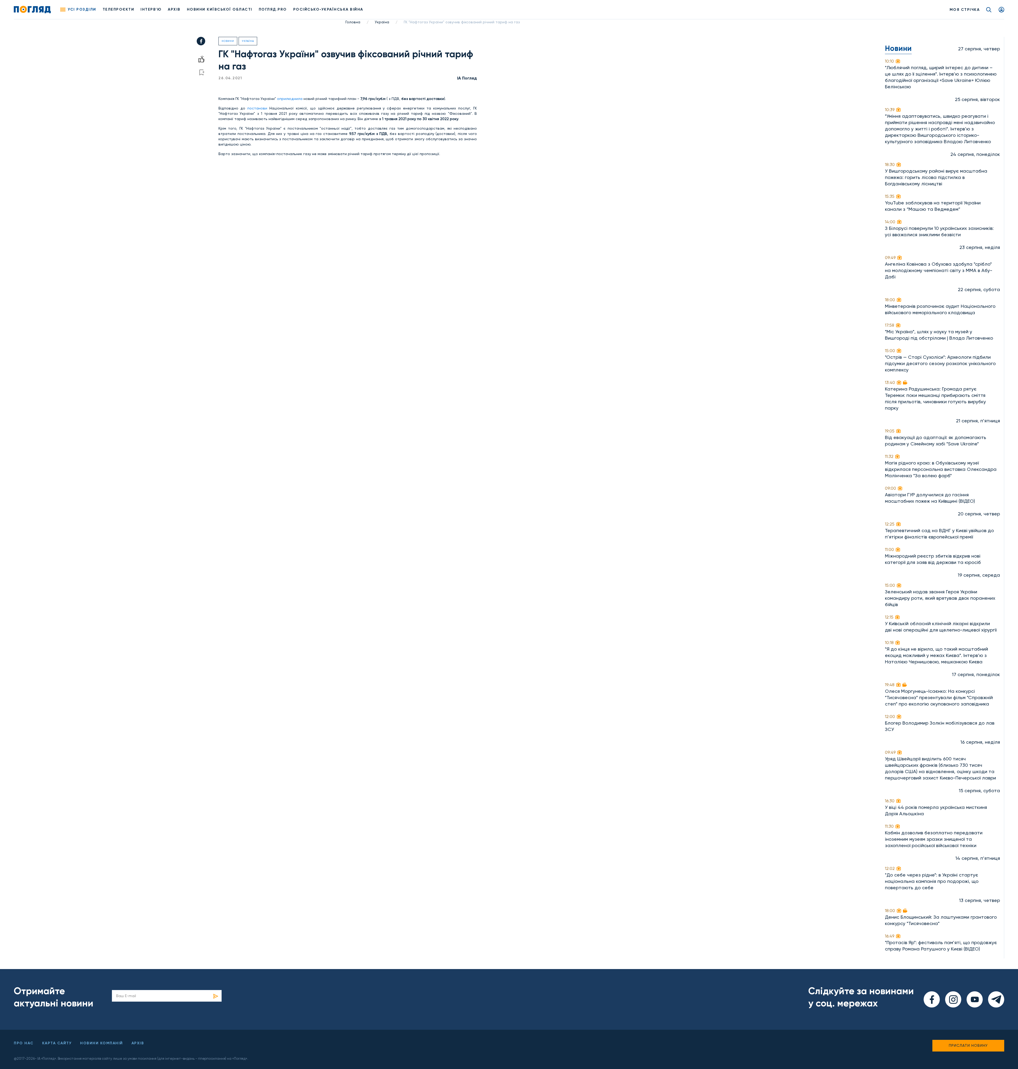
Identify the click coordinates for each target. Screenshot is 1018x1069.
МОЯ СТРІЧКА (965, 9)
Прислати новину (968, 1045)
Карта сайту (57, 1043)
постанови (257, 108)
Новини (228, 41)
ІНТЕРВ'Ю (151, 9)
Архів (174, 9)
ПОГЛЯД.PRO (273, 9)
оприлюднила (289, 99)
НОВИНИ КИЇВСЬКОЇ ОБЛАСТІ (219, 9)
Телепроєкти (118, 9)
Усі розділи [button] (82, 9)
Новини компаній (101, 1043)
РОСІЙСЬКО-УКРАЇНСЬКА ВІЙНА (328, 9)
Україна (382, 22)
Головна (352, 22)
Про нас (24, 1043)
